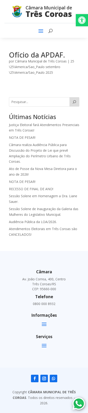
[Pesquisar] (74, 102)
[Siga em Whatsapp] (53, 378)
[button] (82, 20)
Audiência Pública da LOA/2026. (33, 222)
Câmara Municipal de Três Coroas (41, 61)
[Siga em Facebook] (34, 378)
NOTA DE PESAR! (22, 137)
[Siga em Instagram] (44, 378)
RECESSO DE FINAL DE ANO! (31, 189)
